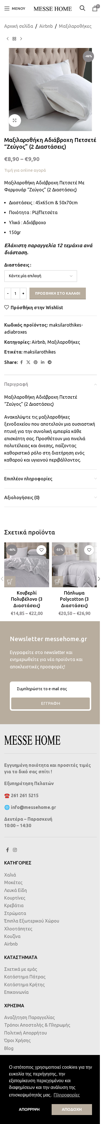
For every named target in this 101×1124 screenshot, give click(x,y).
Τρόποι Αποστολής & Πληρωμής (37, 1024)
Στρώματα (15, 913)
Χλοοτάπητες (18, 928)
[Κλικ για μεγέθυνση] (14, 120)
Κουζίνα (12, 936)
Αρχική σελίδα (18, 26)
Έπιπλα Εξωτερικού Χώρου (31, 920)
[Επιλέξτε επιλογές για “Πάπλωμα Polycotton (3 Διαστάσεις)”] (57, 581)
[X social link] (28, 362)
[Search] (83, 8)
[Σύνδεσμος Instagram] (15, 850)
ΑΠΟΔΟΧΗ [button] (72, 1109)
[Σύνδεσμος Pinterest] (35, 362)
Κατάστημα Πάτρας (24, 976)
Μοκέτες (13, 882)
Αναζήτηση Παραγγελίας (29, 1017)
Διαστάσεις (16, 264)
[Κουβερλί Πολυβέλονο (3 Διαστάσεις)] (26, 564)
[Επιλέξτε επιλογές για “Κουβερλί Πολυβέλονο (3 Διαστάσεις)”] (9, 581)
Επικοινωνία (16, 992)
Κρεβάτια (14, 905)
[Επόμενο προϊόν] (21, 39)
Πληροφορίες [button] (67, 1095)
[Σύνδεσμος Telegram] (49, 362)
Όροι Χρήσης (17, 1040)
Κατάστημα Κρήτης (24, 984)
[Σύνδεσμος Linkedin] (42, 362)
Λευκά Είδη (15, 890)
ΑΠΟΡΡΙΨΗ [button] (29, 1109)
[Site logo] (52, 7)
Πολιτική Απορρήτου (25, 1032)
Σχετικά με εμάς (20, 969)
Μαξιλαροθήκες (75, 26)
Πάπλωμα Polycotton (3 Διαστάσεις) (74, 599)
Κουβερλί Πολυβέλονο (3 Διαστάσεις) (26, 599)
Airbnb (46, 26)
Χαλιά (10, 874)
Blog (8, 1048)
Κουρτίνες (14, 897)
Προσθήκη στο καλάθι (57, 293)
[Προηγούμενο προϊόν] (7, 39)
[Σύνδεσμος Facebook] (21, 362)
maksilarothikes (40, 351)
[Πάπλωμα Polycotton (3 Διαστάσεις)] (74, 564)
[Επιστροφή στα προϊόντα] (14, 39)
